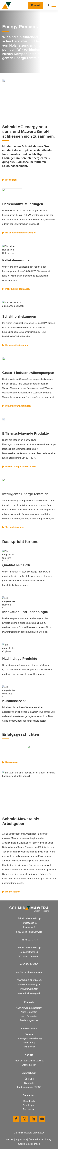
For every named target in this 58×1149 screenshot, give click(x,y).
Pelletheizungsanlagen (17, 289)
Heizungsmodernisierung (29, 1038)
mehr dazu (11, 180)
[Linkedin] (33, 1119)
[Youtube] (42, 1119)
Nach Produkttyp (29, 1016)
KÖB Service (29, 1046)
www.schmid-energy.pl (29, 984)
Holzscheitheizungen (16, 345)
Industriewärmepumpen (18, 406)
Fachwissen (29, 1109)
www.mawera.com (29, 989)
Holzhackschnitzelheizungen (20, 232)
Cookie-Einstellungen (29, 1144)
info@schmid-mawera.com (29, 972)
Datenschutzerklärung (40, 1139)
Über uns (29, 1079)
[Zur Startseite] (6, 5)
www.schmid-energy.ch (29, 993)
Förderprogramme (29, 1020)
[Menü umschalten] (53, 5)
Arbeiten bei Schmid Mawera (29, 1060)
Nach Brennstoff (29, 1012)
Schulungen (29, 1105)
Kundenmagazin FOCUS (29, 1087)
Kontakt (35, 5)
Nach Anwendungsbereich (29, 1008)
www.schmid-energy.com (29, 980)
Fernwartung (29, 1042)
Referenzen (11, 762)
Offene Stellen (29, 1065)
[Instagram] (24, 1119)
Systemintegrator (14, 527)
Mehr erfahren (12, 892)
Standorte (29, 1083)
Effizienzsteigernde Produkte (20, 466)
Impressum (21, 1139)
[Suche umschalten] (47, 5)
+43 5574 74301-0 (29, 964)
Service (29, 1034)
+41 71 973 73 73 (29, 940)
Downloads (29, 1101)
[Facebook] (16, 1119)
